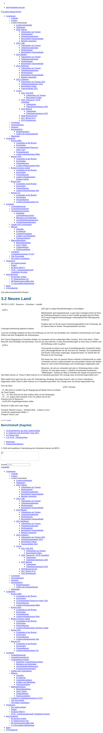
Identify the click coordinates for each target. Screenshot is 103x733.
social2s (9, 420)
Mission (14, 227)
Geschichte (15, 122)
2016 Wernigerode (28, 120)
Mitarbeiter (15, 136)
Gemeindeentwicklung (20, 211)
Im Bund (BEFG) (18, 267)
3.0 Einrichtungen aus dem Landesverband (23, 430)
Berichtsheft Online (29, 86)
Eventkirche (21, 231)
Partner (14, 265)
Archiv (19, 91)
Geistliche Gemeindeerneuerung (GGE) (22, 253)
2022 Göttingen (22, 79)
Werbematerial (27, 34)
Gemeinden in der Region (26, 143)
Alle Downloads (17, 256)
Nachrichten (21, 145)
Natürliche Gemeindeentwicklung (25, 214)
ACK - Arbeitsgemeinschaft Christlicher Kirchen (22, 271)
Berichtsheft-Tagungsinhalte (32, 39)
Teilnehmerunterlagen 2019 (37, 113)
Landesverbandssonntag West (28, 165)
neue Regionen (12, 274)
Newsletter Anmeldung (20, 258)
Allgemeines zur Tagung (31, 32)
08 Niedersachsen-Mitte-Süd (22, 281)
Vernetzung (10, 261)
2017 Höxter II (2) (28, 118)
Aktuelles (20, 229)
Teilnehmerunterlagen (29, 36)
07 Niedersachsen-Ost (20, 279)
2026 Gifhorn (21, 29)
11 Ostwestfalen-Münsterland (22, 283)
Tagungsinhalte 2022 (29, 88)
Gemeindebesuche (18, 206)
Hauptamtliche (17, 129)
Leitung (14, 20)
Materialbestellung (18, 240)
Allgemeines (31, 104)
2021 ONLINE (27, 93)
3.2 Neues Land (12, 435)
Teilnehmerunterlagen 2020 (37, 107)
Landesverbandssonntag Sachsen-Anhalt (25, 178)
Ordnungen (20, 27)
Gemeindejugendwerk (20, 209)
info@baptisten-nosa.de (15, 7)
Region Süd (15, 181)
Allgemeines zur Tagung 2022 (33, 82)
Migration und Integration (26, 218)
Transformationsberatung (26, 222)
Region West (16, 156)
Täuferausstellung (23, 238)
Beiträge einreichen (28, 41)
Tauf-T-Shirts (21, 245)
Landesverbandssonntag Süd (27, 190)
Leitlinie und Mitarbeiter (25, 236)
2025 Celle (20, 43)
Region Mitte (16, 141)
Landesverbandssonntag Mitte (28, 154)
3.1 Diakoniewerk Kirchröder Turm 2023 (22, 433)
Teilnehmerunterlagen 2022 (32, 84)
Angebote (10, 204)
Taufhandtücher (22, 247)
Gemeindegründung (24, 233)
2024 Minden (21, 54)
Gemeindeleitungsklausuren (27, 220)
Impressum (10, 442)
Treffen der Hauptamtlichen (27, 134)
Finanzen (14, 127)
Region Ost (15, 193)
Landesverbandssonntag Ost (27, 202)
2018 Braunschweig (29, 116)
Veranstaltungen (17, 125)
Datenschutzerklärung (14, 444)
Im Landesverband (18, 263)
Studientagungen (22, 131)
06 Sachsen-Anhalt (18, 277)
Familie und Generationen (21, 224)
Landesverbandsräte (24, 25)
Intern (8, 286)
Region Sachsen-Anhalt (20, 168)
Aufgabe (14, 18)
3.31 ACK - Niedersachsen (17, 437)
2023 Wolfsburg (22, 66)
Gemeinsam (10, 16)
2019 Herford (26, 109)
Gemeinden (10, 138)
